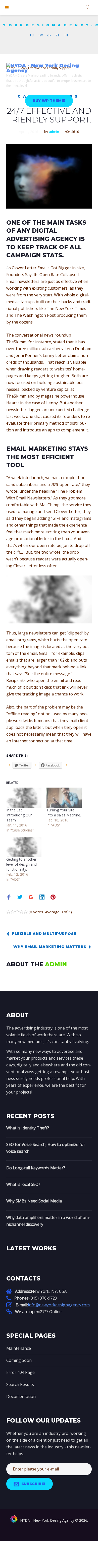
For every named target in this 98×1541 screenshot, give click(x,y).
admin (54, 131)
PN (66, 35)
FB (32, 35)
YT (57, 35)
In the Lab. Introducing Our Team (19, 815)
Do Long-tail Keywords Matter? (35, 1168)
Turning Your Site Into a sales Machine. (63, 812)
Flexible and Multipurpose (44, 933)
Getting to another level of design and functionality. (21, 864)
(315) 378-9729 (43, 1298)
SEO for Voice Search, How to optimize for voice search (45, 1148)
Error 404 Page (20, 1372)
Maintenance (18, 1348)
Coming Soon (19, 1360)
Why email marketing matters (49, 946)
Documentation (21, 1396)
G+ (49, 35)
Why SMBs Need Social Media (34, 1201)
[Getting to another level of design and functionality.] (23, 847)
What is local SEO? (23, 1184)
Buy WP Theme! (49, 100)
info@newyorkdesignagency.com (59, 1305)
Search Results (20, 1384)
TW (40, 35)
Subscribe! (33, 1484)
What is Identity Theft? (27, 1128)
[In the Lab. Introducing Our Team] (23, 798)
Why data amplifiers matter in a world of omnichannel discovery (48, 1221)
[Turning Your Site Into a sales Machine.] (64, 798)
